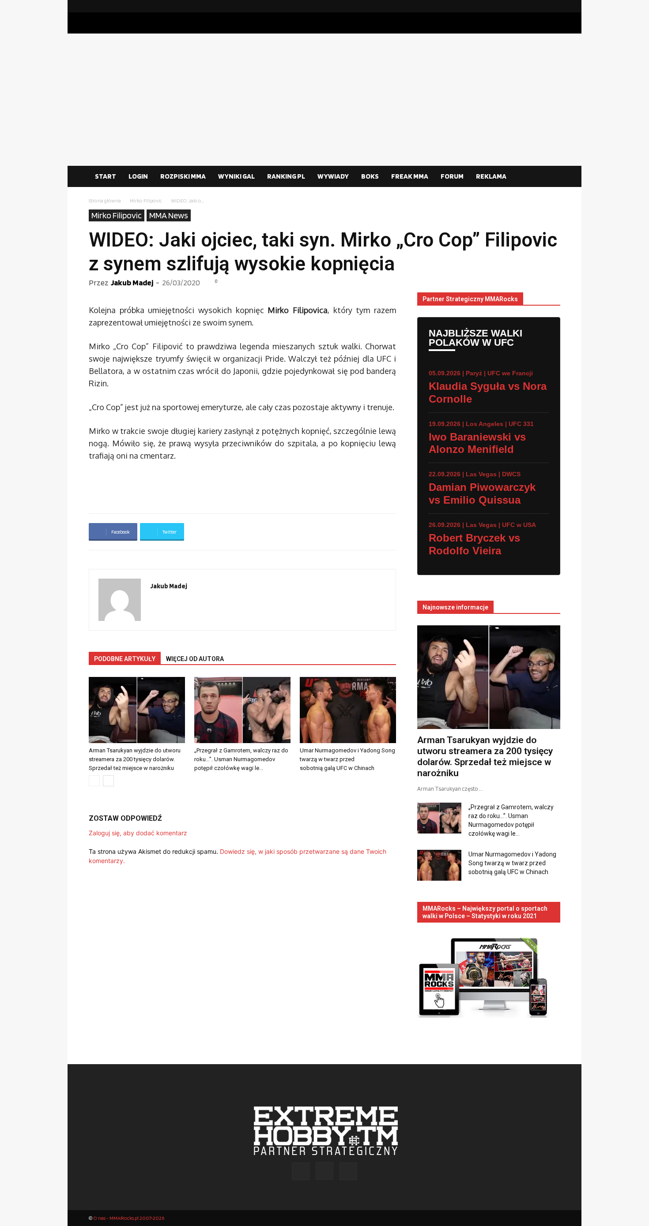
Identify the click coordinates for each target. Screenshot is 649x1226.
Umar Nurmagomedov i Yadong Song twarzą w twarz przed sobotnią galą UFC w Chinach (347, 759)
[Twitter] (553, 6)
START (105, 176)
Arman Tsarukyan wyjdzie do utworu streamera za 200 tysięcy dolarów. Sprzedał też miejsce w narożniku (135, 759)
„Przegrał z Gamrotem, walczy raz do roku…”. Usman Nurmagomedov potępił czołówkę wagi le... (241, 759)
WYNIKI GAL (236, 176)
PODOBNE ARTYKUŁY (124, 658)
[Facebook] (525, 6)
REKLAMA (491, 176)
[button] (549, 176)
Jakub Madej (132, 282)
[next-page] (108, 780)
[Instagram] (539, 6)
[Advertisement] (324, 99)
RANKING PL (286, 176)
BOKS (370, 176)
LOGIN (138, 176)
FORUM (452, 176)
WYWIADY (333, 176)
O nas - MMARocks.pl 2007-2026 (128, 1218)
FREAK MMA (409, 176)
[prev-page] (94, 780)
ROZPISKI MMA (183, 176)
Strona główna (105, 200)
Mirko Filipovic (146, 200)
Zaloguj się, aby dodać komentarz (138, 833)
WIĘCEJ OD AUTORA (195, 658)
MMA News (168, 215)
